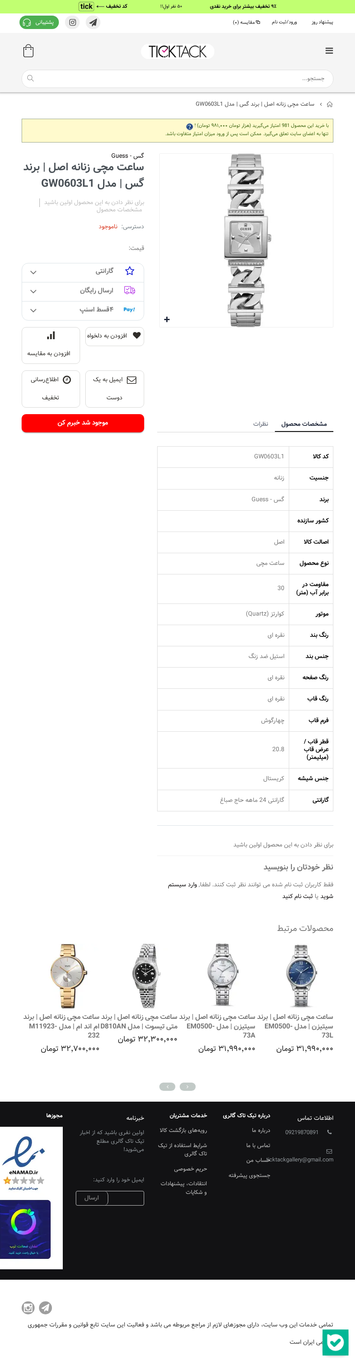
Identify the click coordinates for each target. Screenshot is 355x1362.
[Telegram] (45, 1307)
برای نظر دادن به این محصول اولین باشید (94, 203)
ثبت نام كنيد (297, 897)
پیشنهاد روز (322, 22)
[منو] (329, 52)
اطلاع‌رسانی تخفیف (45, 389)
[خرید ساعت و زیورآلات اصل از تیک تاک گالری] (177, 51)
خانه (330, 104)
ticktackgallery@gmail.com (299, 1160)
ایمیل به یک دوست (108, 389)
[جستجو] (30, 78)
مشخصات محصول (304, 424)
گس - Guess (127, 156)
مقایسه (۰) (244, 22)
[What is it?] (189, 126)
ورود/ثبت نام (284, 22)
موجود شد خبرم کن (83, 423)
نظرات (260, 424)
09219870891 (302, 1133)
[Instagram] (28, 1307)
